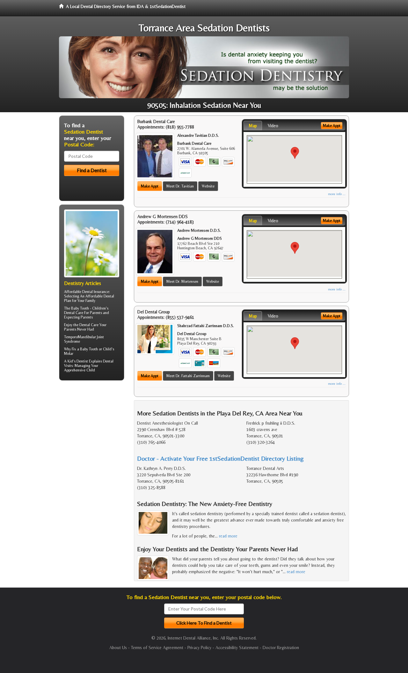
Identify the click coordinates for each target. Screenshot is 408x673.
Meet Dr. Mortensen (182, 281)
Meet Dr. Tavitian (180, 186)
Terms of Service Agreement (157, 647)
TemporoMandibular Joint (84, 337)
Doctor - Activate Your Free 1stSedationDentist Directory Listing (220, 458)
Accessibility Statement (237, 647)
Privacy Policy (199, 647)
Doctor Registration (281, 647)
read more (228, 535)
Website (208, 186)
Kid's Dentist (78, 361)
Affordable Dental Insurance (86, 291)
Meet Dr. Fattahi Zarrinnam (188, 376)
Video (273, 125)
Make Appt (149, 186)
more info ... (337, 194)
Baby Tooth (80, 308)
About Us (118, 647)
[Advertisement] (91, 435)
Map (253, 125)
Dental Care (88, 325)
